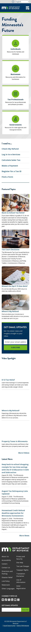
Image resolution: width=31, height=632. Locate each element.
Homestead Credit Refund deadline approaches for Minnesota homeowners (13, 513)
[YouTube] (15, 599)
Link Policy (6, 581)
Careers (4, 564)
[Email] (3, 599)
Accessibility (6, 560)
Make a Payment (10, 165)
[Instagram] (18, 599)
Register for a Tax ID (11, 171)
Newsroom (6, 585)
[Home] (11, 7)
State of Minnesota (23, 626)
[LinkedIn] (12, 599)
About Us (5, 556)
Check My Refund (10, 148)
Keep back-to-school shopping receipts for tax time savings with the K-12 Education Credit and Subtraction (15, 468)
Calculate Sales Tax (11, 160)
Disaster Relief (7, 577)
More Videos (23, 453)
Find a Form (7, 176)
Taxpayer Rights (22, 570)
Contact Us (6, 567)
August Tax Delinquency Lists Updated (15, 492)
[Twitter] (9, 599)
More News (24, 535)
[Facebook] (6, 599)
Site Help (19, 562)
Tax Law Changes (22, 566)
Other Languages (8, 589)
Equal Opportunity (9, 626)
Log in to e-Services (11, 154)
